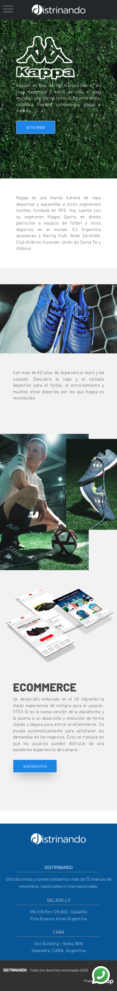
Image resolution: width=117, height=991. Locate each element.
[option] (58, 502)
